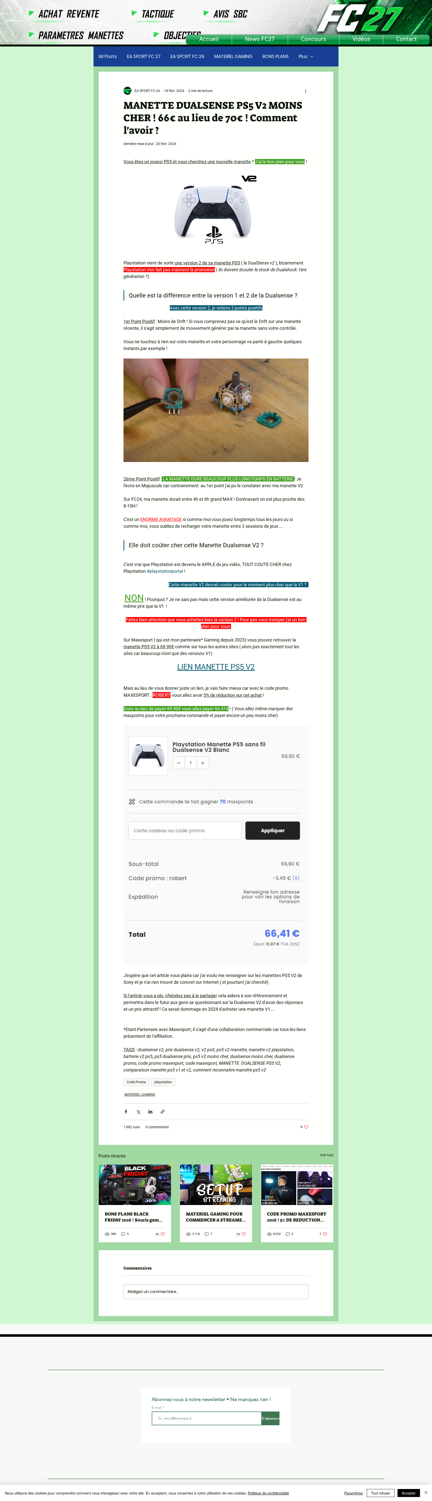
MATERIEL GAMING (233, 56)
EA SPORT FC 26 (187, 56)
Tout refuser (380, 1493)
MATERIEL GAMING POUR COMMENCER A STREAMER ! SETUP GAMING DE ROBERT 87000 (215, 1217)
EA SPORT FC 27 (143, 56)
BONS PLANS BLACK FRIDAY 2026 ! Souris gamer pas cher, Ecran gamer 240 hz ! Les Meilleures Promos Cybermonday (134, 1217)
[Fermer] (426, 1493)
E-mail (157, 1407)
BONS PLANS (275, 56)
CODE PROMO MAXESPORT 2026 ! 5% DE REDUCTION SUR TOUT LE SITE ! (296, 1217)
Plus (303, 56)
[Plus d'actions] (305, 91)
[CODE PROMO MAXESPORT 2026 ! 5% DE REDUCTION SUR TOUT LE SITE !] (297, 1184)
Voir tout (327, 1155)
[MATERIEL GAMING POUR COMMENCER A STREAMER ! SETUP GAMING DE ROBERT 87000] (216, 1184)
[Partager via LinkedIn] (150, 1111)
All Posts (107, 56)
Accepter (409, 1493)
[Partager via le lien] (162, 1111)
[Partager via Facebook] (126, 1111)
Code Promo (136, 1082)
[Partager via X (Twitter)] (138, 1111)
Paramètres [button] (353, 1493)
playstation (163, 1082)
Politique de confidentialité (268, 1493)
